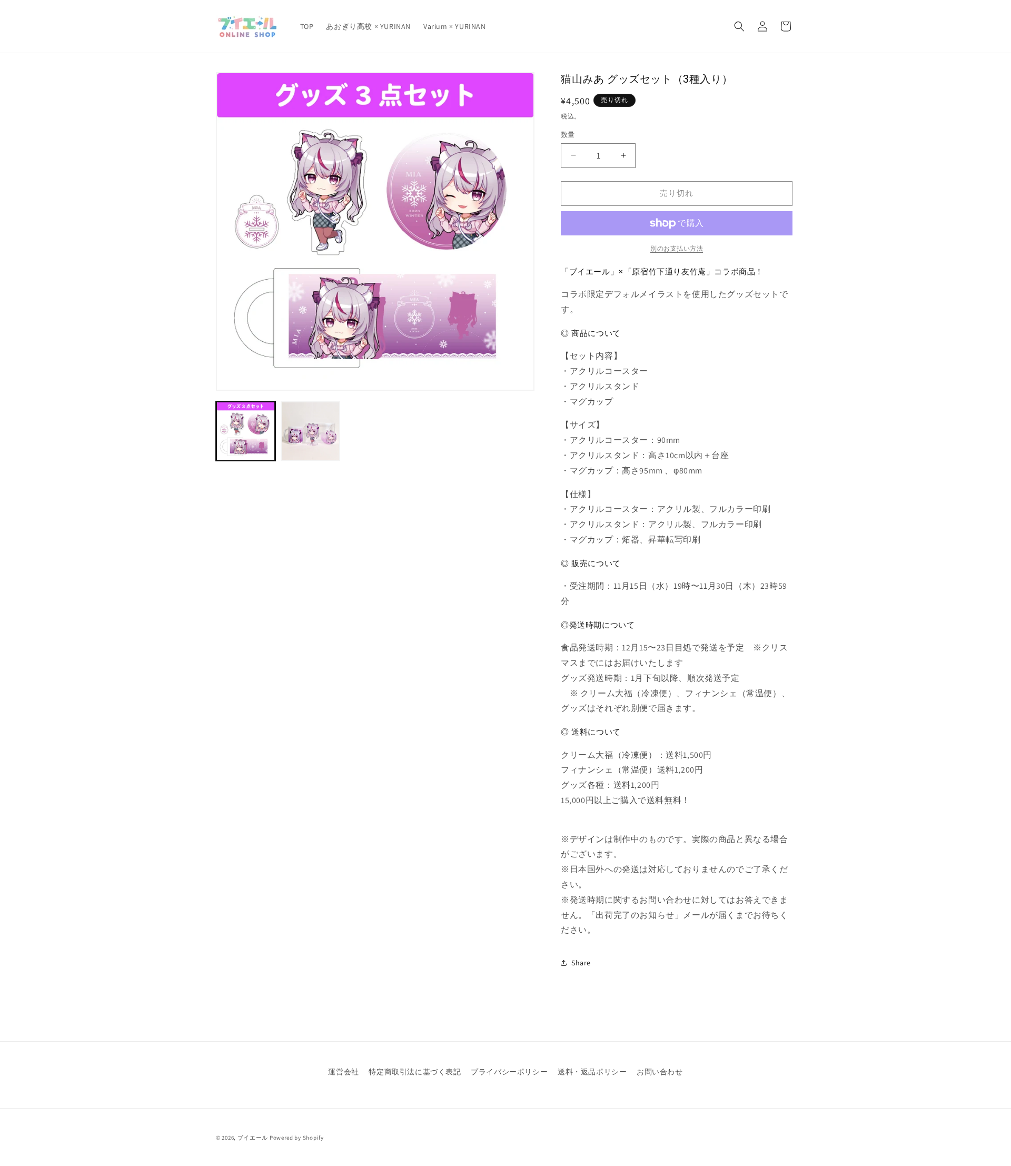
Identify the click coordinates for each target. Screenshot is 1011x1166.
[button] (739, 26)
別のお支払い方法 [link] (676, 248)
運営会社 (343, 1071)
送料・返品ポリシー (592, 1071)
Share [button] (581, 962)
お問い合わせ (660, 1071)
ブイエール (253, 1137)
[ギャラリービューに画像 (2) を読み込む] (310, 431)
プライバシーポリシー (509, 1071)
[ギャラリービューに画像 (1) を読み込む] (245, 431)
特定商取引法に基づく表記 (415, 1071)
